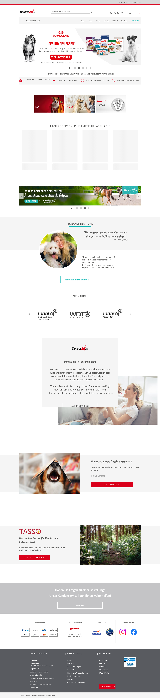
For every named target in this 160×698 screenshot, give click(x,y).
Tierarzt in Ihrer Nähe (77, 279)
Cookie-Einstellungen (76, 682)
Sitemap (33, 660)
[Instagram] (122, 632)
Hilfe (69, 660)
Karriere (33, 681)
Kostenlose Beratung (128, 80)
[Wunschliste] (130, 13)
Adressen (102, 667)
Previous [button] (21, 47)
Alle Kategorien (33, 21)
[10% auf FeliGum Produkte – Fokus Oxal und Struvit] (80, 46)
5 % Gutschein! (112, 484)
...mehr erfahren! (80, 406)
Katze (106, 21)
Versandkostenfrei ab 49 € (37, 80)
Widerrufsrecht (36, 675)
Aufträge (102, 663)
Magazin (135, 21)
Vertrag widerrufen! (107, 686)
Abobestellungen (74, 667)
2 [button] (79, 68)
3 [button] (83, 68)
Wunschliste (104, 673)
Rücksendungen (73, 676)
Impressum (34, 669)
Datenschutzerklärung (39, 672)
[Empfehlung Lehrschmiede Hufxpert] (80, 196)
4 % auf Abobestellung (98, 80)
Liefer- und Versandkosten (77, 673)
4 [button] (86, 68)
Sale (90, 21)
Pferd (115, 21)
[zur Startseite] (27, 11)
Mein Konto (104, 660)
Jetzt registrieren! (34, 557)
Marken (124, 21)
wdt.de (48, 684)
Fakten (70, 679)
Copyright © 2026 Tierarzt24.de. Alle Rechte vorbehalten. (38, 695)
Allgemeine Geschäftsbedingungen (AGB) (41, 664)
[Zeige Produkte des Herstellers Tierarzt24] (47, 322)
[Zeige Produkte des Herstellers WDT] (80, 325)
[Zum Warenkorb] (138, 13)
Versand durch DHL (67, 80)
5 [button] (90, 68)
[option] (80, 46)
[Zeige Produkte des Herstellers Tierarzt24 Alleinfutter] (112, 322)
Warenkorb (103, 670)
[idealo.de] (110, 632)
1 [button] (75, 68)
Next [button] (138, 47)
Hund (97, 21)
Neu (82, 21)
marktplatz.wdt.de (37, 684)
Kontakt (80, 605)
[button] (69, 68)
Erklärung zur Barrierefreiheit (42, 678)
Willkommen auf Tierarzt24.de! (130, 3)
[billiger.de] (96, 632)
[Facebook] (134, 632)
